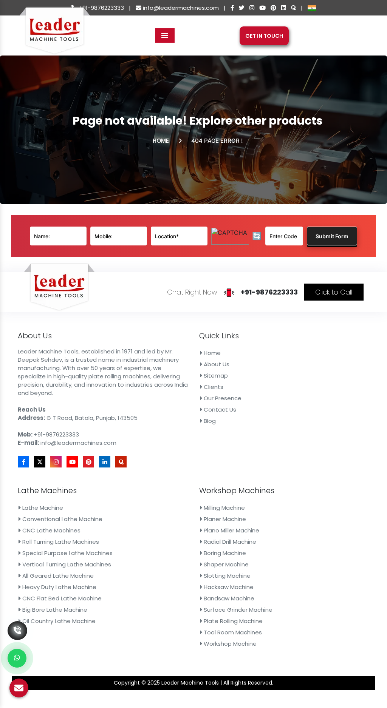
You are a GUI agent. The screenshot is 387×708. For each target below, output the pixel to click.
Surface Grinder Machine (237, 610)
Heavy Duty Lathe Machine (58, 587)
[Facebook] (232, 8)
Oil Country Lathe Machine (58, 621)
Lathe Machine (42, 508)
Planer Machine (224, 519)
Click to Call (333, 292)
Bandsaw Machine (228, 598)
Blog (209, 421)
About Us (215, 364)
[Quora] (293, 8)
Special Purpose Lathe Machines (67, 553)
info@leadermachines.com (180, 8)
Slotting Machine (226, 576)
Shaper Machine (225, 564)
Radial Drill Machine (229, 542)
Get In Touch (264, 36)
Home (161, 141)
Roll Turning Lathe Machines (60, 542)
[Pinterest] (273, 8)
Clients (212, 387)
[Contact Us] (17, 619)
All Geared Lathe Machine (57, 576)
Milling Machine (223, 508)
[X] (242, 8)
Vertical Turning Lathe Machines (66, 564)
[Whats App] (17, 658)
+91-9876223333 (100, 8)
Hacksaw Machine (228, 587)
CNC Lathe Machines (50, 530)
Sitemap (215, 375)
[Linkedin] (283, 8)
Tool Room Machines (232, 632)
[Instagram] (251, 8)
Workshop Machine (229, 644)
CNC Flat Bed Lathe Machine (61, 598)
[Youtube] (262, 8)
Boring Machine (224, 553)
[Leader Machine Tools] (55, 35)
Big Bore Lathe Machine (54, 610)
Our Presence (221, 398)
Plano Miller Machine (230, 530)
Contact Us (219, 409)
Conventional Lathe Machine (61, 519)
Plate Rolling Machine (232, 621)
